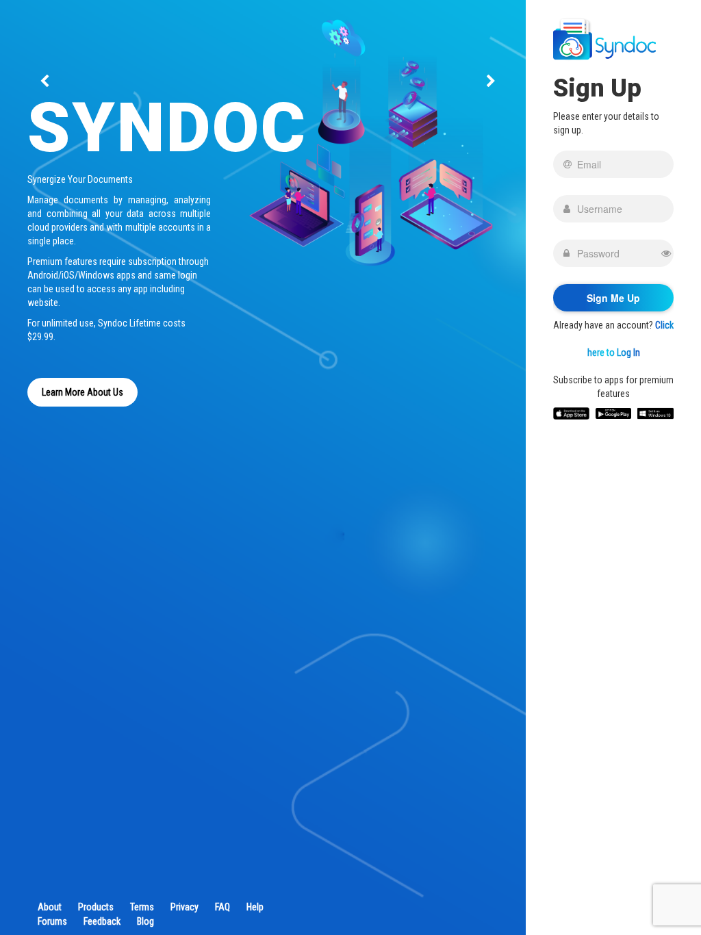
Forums (52, 921)
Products (96, 906)
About (50, 906)
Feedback (102, 921)
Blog (145, 921)
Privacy (184, 906)
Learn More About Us (82, 392)
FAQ (222, 906)
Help (255, 906)
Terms (142, 906)
